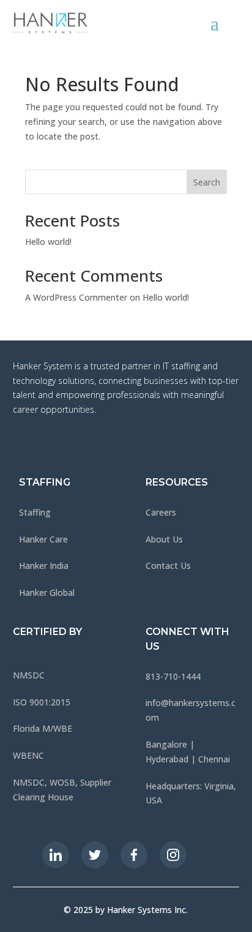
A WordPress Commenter (76, 297)
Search (206, 182)
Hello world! (48, 241)
